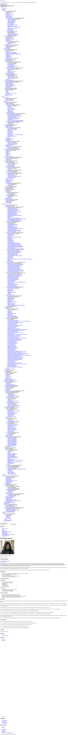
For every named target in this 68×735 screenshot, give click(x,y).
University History (10, 411)
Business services (8, 397)
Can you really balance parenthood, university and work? (16, 330)
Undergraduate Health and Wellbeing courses (14, 210)
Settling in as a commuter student (12, 143)
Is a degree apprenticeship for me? (13, 342)
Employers (7, 91)
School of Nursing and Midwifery (11, 249)
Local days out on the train (12, 345)
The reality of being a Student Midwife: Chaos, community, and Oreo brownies (19, 355)
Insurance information (9, 435)
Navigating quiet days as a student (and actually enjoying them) (17, 351)
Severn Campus (8, 517)
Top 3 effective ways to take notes (13, 360)
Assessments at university (11, 327)
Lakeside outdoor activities (12, 177)
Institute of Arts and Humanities (10, 232)
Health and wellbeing (11, 459)
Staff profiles (10, 291)
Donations (7, 418)
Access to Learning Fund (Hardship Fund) (12, 58)
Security (5, 519)
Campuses (5, 513)
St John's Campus (8, 515)
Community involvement (11, 453)
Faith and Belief (8, 154)
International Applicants (9, 61)
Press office (7, 369)
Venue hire (7, 392)
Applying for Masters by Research (11, 493)
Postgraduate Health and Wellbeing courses (14, 212)
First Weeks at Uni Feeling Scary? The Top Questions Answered (17, 334)
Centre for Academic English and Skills (11, 113)
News (3, 529)
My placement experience (11, 349)
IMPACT (9, 217)
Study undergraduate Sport (12, 285)
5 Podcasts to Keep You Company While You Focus (15, 322)
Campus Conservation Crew (12, 473)
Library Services (10, 107)
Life (3, 96)
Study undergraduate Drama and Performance (14, 243)
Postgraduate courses (9, 16)
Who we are (7, 408)
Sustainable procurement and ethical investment (15, 461)
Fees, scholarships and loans (12, 63)
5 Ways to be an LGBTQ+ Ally (12, 323)
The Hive (7, 178)
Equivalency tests (10, 29)
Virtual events (8, 44)
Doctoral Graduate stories (9, 497)
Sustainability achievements (10, 465)
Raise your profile (10, 401)
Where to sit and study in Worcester (13, 365)
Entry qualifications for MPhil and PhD (13, 488)
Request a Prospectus (9, 17)
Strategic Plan (8, 417)
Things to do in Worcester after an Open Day (14, 356)
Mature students (8, 139)
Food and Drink (8, 162)
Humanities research (11, 240)
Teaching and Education (9, 84)
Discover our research (7, 475)
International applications (11, 21)
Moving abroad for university (12, 347)
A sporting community (9, 159)
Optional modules (10, 119)
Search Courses (4, 8)
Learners (7, 92)
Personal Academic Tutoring (10, 112)
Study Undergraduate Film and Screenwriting (14, 245)
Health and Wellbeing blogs (12, 313)
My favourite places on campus (12, 348)
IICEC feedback (10, 185)
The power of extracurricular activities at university (15, 354)
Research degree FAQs (9, 501)
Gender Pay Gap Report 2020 (12, 442)
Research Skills (8, 87)
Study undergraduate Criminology (13, 213)
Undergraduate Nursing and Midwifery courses (15, 251)
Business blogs (10, 311)
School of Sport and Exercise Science (11, 272)
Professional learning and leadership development (15, 228)
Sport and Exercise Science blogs (12, 317)
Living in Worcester (9, 376)
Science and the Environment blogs (13, 316)
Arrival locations (10, 43)
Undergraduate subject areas (10, 13)
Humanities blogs (10, 314)
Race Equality (8, 151)
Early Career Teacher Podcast (10, 368)
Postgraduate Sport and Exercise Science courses (15, 275)
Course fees (7, 51)
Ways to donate (10, 420)
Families (7, 155)
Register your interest (7, 48)
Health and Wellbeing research (12, 211)
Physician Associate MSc (11, 290)
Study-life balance (8, 145)
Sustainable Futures (9, 478)
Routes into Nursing (11, 260)
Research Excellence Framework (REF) (10, 502)
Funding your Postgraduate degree (11, 52)
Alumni (5, 189)
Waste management (10, 463)
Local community (8, 402)
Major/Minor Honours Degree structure (13, 34)
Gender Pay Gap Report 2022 (12, 441)
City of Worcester (6, 97)
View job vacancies (5, 635)
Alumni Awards (8, 191)
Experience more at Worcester (10, 138)
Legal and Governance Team (12, 427)
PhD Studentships (10, 491)
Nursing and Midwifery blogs (12, 315)
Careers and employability (11, 109)
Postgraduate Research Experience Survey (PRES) (13, 500)
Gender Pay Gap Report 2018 (12, 444)
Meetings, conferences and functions (13, 395)
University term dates (7, 199)
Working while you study (11, 71)
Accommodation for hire (11, 394)
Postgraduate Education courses (12, 226)
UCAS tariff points (10, 23)
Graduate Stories (8, 192)
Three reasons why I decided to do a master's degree (15, 357)
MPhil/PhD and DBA (11, 299)
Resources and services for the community (14, 405)
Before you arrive (10, 130)
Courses (7, 90)
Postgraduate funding (9, 140)
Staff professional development (10, 384)
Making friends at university (12, 346)
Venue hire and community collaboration (10, 390)
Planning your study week (10, 146)
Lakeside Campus (8, 518)
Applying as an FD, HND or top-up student (14, 26)
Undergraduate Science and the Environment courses (15, 264)
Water (8, 464)
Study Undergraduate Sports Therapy (13, 286)
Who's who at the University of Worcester (14, 410)
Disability (7, 152)
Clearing (5, 95)
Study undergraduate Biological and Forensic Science (15, 270)
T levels (9, 27)
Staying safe (9, 133)
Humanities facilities (11, 238)
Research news (8, 483)
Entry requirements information (12, 24)
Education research (10, 225)
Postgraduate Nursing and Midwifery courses (14, 252)
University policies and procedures (13, 412)
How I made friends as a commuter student (14, 336)
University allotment (11, 472)
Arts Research (10, 239)
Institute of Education (9, 221)
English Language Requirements (12, 66)
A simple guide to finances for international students (15, 325)
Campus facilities (6, 160)
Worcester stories (10, 415)
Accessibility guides (9, 182)
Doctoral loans (8, 57)
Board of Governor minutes (12, 429)
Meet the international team (10, 80)
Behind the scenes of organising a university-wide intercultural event (18, 329)
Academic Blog (8, 308)
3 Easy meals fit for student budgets (13, 320)
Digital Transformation (9, 86)
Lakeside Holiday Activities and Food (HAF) (14, 176)
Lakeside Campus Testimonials (12, 175)
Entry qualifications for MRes (12, 495)
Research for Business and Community (9, 507)
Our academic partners (9, 388)
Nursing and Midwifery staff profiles (13, 253)
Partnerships (9, 293)
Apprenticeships (6, 88)
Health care (9, 70)
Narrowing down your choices (12, 350)
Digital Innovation (8, 479)
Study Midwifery (10, 261)
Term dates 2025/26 (9, 202)
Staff (3, 727)
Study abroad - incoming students (13, 76)
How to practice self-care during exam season (14, 340)
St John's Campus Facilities (10, 166)
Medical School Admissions (12, 292)
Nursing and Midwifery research (12, 254)
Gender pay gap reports (9, 436)
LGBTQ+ (7, 153)
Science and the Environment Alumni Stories (14, 269)
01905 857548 (3, 561)
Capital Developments (9, 183)
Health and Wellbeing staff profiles (13, 209)
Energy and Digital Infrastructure (12, 456)
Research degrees (6, 484)
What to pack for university (12, 364)
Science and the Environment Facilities (13, 268)
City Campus (8, 516)
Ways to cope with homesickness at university (14, 362)
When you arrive (10, 131)
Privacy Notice (33, 2)
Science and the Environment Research (13, 266)
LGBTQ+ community (11, 108)
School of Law (10, 236)
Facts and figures (8, 432)
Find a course (6, 11)
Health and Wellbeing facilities (12, 208)
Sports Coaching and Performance (11, 85)
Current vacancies (8, 374)
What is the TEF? (8, 383)
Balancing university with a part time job (14, 328)
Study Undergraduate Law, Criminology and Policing (15, 248)
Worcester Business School (10, 295)
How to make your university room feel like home (15, 339)
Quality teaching (4, 532)
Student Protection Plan (11, 414)
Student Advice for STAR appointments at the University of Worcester (18, 353)
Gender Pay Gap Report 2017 (12, 445)
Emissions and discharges (11, 455)
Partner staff (7, 389)
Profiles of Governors (11, 430)
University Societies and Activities (9, 157)
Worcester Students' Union (12, 136)
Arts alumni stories (10, 241)
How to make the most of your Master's (13, 338)
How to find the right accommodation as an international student (17, 337)
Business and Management (10, 83)
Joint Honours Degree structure (12, 33)
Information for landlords (9, 100)
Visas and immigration (11, 65)
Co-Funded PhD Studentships (10, 511)
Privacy (3, 731)
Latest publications (8, 482)
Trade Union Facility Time (10, 446)
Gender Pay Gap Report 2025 (12, 438)
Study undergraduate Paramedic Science (14, 219)
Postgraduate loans (8, 56)
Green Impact (10, 470)
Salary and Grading (9, 378)
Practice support (10, 257)
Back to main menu (3, 6)
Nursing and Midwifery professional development (15, 255)
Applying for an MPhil (9, 492)
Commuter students (9, 141)
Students (3, 726)
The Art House (8, 181)
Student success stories (11, 304)
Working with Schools (11, 281)
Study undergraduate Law (11, 247)
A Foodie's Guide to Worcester (12, 324)
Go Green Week (10, 471)
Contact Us (7, 79)
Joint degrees (8, 31)
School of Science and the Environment (11, 262)
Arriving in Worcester (11, 64)
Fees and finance (6, 49)
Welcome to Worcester (9, 127)
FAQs (9, 137)
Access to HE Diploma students (12, 25)
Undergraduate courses (9, 15)
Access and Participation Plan (12, 425)
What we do (7, 449)
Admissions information (11, 22)
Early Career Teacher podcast (12, 229)
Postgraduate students (9, 126)
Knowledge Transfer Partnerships (11, 509)
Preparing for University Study (12, 129)
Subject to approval (10, 30)
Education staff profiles (11, 223)
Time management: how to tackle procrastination (15, 358)
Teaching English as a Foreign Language (14, 117)
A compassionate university (12, 416)
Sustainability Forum (11, 469)
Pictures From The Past (9, 198)
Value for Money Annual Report (12, 428)
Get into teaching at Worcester (12, 224)
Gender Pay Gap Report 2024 (12, 439)
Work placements (10, 256)
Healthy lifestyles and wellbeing (10, 121)
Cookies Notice (27, 2)
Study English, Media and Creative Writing (14, 244)
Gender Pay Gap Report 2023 (12, 440)
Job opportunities (6, 372)
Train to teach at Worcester (12, 231)
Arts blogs (9, 310)
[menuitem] (35, 8)
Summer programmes (11, 78)
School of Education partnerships (12, 227)
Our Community (10, 135)
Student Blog (8, 318)
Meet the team (10, 300)
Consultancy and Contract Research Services (12, 510)
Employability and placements (12, 301)
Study (3, 10)
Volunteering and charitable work (12, 404)
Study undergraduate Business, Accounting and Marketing (16, 305)
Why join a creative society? (12, 366)
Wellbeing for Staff (10, 123)
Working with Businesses (11, 303)
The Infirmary (10, 169)
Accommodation (6, 98)
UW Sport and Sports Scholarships (13, 278)
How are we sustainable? (11, 164)
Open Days (5, 36)
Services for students (9, 104)
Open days (3, 9)
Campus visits (8, 39)
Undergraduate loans (9, 55)
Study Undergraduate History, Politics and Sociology (15, 246)
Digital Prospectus (8, 47)
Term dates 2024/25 (9, 201)
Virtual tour (5, 101)
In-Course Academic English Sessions (13, 115)
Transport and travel (11, 462)
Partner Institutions (7, 386)
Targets (9, 452)
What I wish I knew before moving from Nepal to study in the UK (17, 363)
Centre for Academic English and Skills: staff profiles (15, 120)
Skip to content (2, 0)
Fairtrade (9, 458)
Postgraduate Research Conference (11, 499)
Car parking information (9, 180)
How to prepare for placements (12, 341)
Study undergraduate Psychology (12, 214)
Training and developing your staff (13, 400)
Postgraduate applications (11, 20)
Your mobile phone (10, 72)
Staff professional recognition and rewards (12, 385)
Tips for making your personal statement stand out (15, 359)
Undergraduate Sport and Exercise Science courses (15, 274)
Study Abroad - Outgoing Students (13, 77)
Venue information (10, 396)
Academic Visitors (6, 504)
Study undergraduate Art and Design (13, 242)
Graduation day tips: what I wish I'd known (14, 335)
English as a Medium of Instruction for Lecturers (15, 116)
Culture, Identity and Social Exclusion (11, 480)
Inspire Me (7, 14)
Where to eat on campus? (11, 165)
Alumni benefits (8, 197)
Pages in (11, 32)
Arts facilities (10, 237)
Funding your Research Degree (10, 496)
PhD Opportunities (8, 489)
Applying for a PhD (9, 486)
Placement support (10, 258)
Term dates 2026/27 (9, 203)
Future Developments (11, 174)
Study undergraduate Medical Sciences (13, 271)
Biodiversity (9, 451)
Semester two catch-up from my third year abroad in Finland (16, 352)
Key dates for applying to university (13, 28)
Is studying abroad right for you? (12, 343)
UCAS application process (12, 361)
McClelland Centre (10, 216)
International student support (10, 73)
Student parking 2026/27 (9, 179)
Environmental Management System (13, 457)
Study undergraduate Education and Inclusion (14, 230)
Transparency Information (11, 413)
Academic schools (5, 528)
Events (5, 370)
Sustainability (6, 447)
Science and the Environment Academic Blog (14, 267)
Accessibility (4, 729)
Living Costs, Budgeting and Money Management (15, 134)
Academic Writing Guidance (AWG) (13, 118)
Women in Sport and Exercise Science (13, 279)
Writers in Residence (11, 111)
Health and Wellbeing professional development (15, 215)
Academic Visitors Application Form (11, 506)
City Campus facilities (9, 167)
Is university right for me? (11, 344)
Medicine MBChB (10, 289)
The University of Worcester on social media (12, 148)
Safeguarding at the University (8, 380)
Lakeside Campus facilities (10, 172)
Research (9, 302)
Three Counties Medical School (10, 287)
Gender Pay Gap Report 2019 (12, 443)
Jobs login (7, 377)
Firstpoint (9, 106)
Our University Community (8, 149)
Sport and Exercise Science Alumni (13, 284)
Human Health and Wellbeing (10, 477)
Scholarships (8, 54)
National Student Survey (9, 188)
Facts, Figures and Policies (10, 156)
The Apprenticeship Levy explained (11, 93)
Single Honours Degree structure (12, 35)
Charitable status (10, 426)
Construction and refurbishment (12, 454)
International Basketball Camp (12, 283)
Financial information (11, 434)
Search (1, 524)
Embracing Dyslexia (11, 333)
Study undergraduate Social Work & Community (15, 220)
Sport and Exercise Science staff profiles (14, 276)
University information (5, 535)
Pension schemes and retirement (10, 379)
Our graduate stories (11, 194)
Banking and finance (11, 69)
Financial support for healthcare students (12, 53)
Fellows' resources (10, 431)
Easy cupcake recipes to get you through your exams (15, 332)
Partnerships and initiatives (12, 280)
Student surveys (6, 186)
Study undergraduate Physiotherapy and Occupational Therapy (17, 218)
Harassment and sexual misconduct (13, 424)
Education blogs (10, 312)
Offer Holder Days (8, 41)
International (6, 59)
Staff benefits (8, 375)
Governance (7, 422)
